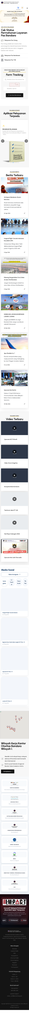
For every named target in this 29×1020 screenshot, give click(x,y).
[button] (9, 17)
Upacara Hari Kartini (10, 390)
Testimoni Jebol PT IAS (11, 510)
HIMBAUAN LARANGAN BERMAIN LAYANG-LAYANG (14, 315)
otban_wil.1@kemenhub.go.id (14, 996)
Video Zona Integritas (11, 463)
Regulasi (14, 962)
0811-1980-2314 (14, 990)
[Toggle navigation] (27, 8)
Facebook (18, 582)
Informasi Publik (14, 958)
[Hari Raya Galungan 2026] (14, 522)
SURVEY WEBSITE (7, 129)
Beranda (14, 948)
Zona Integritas (14, 960)
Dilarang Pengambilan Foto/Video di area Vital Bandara (14, 278)
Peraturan (14, 965)
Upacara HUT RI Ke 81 (10, 439)
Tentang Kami (14, 967)
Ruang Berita (14, 955)
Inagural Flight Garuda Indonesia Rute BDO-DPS (14, 239)
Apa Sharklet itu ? (9, 353)
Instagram (4, 582)
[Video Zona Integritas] (14, 453)
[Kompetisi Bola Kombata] (14, 477)
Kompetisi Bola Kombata (11, 486)
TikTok (25, 582)
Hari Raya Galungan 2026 (12, 534)
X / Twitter (11, 582)
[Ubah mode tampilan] (22, 7)
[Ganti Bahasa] (18, 7)
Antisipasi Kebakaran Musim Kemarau (12, 198)
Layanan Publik (14, 951)
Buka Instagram (13, 574)
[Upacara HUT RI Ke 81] (14, 430)
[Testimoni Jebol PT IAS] (14, 498)
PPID (14, 953)
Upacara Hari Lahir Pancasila (13, 557)
